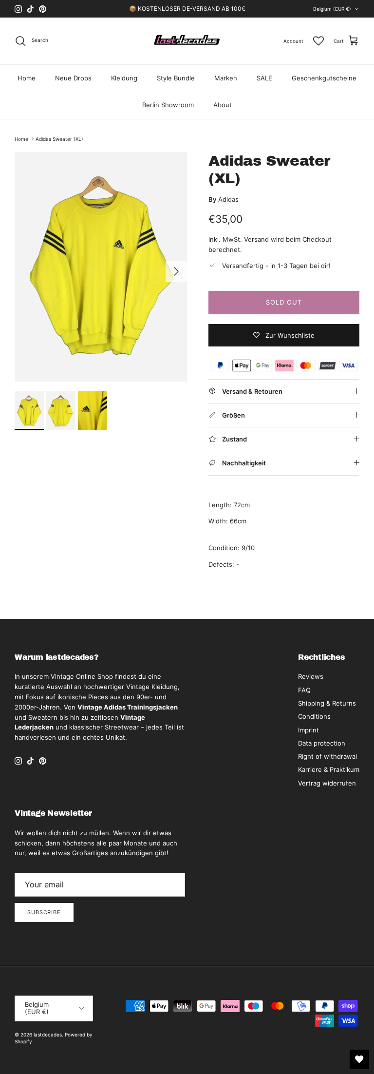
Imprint (308, 730)
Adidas (228, 199)
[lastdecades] (187, 41)
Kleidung (124, 78)
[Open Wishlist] (359, 1059)
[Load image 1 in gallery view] (101, 267)
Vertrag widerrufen (327, 783)
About (222, 105)
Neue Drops (73, 78)
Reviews (310, 676)
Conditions (314, 716)
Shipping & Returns (327, 703)
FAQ (304, 690)
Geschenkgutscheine (324, 78)
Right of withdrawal (327, 756)
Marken (225, 78)
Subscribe (44, 912)
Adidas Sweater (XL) (59, 139)
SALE (264, 78)
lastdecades (48, 1034)
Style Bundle (176, 78)
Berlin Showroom (168, 105)
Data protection (321, 743)
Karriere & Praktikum (328, 769)
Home (27, 78)
